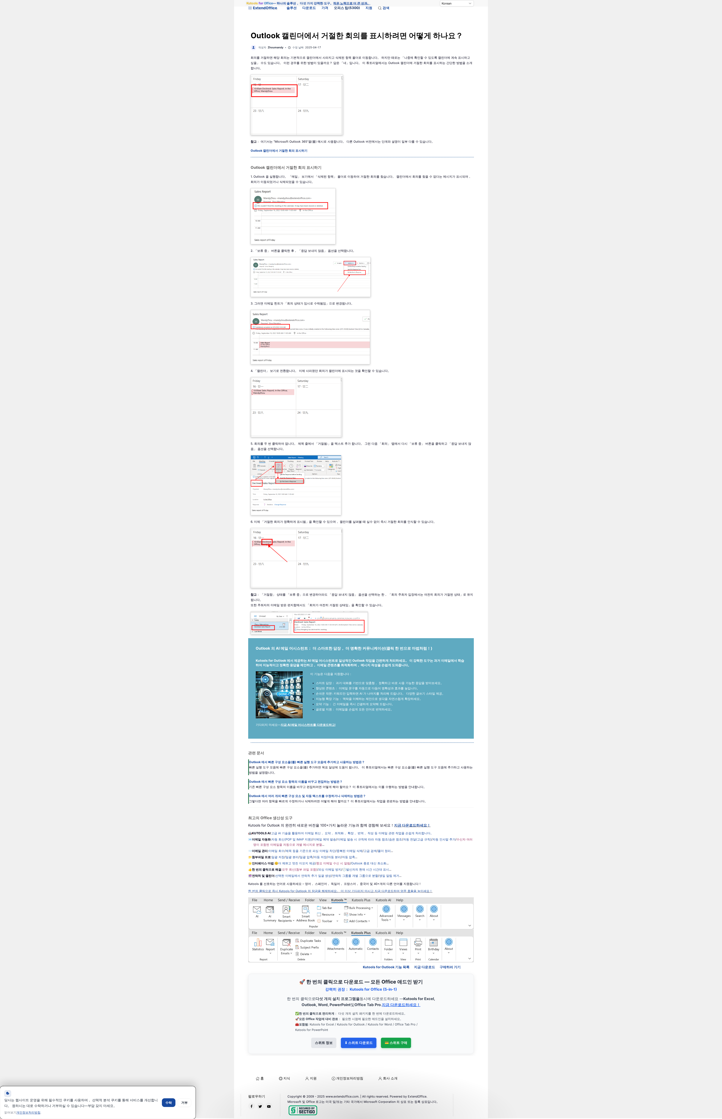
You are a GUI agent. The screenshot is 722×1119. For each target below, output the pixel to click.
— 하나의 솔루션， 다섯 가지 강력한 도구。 (308, 3)
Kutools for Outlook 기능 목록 (386, 951)
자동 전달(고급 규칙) (417, 839)
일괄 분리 (292, 857)
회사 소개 (390, 1062)
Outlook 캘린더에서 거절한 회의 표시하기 (279, 150)
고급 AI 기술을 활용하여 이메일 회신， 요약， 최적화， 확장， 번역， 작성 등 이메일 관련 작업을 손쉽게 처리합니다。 (352, 833)
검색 (386, 8)
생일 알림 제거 (389, 876)
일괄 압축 (306, 857)
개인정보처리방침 (349, 1062)
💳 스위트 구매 (396, 1026)
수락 (168, 1103)
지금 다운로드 (424, 951)
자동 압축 (348, 857)
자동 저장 (320, 857)
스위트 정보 (324, 1026)
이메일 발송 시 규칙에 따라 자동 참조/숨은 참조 (369, 839)
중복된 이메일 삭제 (350, 851)
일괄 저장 (278, 857)
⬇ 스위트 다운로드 (359, 1026)
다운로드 (309, 8)
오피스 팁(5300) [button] (347, 8)
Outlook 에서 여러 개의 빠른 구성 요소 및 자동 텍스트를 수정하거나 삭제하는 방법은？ (307, 796)
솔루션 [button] (292, 8)
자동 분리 (334, 857)
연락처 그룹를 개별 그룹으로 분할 (355, 876)
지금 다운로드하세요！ (412, 825)
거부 (184, 1103)
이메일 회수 (276, 851)
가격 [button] (325, 8)
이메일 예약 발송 (324, 839)
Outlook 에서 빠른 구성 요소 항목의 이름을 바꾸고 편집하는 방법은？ (296, 781)
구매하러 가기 (450, 951)
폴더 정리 (384, 851)
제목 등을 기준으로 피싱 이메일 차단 (310, 851)
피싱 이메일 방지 (329, 869)
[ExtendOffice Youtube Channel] (268, 1089)
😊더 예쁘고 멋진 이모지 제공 (295, 863)
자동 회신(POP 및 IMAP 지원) (292, 839)
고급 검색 (370, 851)
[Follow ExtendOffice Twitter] (260, 1089)
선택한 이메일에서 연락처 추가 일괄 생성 (303, 876)
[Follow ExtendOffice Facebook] (251, 1089)
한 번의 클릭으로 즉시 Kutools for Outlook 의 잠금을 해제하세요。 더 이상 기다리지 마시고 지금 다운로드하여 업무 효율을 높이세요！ (340, 891)
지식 (286, 1062)
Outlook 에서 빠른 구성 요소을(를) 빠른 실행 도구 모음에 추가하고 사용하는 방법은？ (307, 762)
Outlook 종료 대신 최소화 (368, 863)
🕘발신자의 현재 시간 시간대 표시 (365, 869)
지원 (369, 8)
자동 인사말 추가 (443, 839)
